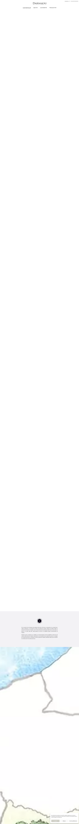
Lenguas (67, 1)
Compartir (43, 7)
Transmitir (52, 7)
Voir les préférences (73, 820)
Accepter (55, 820)
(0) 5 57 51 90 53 (74, 1)
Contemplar (27, 7)
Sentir (35, 7)
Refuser (64, 820)
